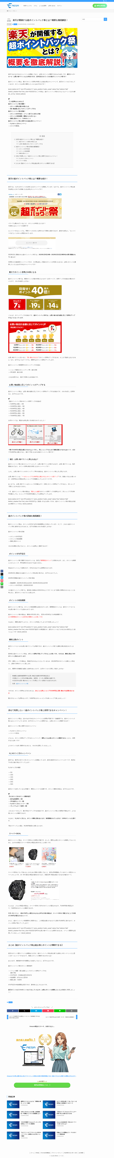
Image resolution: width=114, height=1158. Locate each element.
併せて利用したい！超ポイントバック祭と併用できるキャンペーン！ (37, 156)
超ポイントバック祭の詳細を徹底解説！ (28, 146)
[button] (12, 1010)
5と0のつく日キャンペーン (26, 158)
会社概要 (81, 1152)
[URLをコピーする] (71, 1010)
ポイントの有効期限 (24, 151)
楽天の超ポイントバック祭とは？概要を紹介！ (30, 139)
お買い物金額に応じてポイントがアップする (31, 144)
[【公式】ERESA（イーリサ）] (13, 5)
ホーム (32, 1152)
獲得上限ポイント (24, 153)
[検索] (106, 1)
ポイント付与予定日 (24, 149)
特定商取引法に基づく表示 (70, 1152)
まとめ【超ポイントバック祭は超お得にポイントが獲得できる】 (35, 163)
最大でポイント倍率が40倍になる (28, 141)
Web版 (37, 1152)
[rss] (104, 1)
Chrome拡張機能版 (45, 1152)
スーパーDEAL (23, 160)
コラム (15, 24)
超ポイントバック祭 (22, 683)
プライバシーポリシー (57, 1152)
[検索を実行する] (105, 19)
